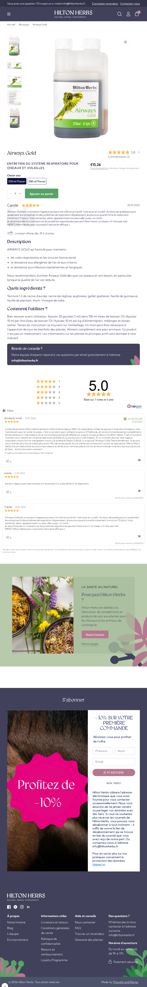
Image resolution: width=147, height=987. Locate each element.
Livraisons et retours (54, 922)
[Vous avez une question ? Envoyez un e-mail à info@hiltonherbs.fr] (46, 3)
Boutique (24, 24)
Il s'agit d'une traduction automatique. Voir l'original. (29, 453)
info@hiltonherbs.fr (24, 360)
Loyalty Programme (54, 960)
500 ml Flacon (37, 181)
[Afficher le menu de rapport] (139, 460)
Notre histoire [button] (95, 634)
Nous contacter (85, 922)
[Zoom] (125, 42)
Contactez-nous (130, 3)
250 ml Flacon (16, 181)
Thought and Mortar (125, 982)
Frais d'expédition (99, 168)
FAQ (78, 928)
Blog (10, 928)
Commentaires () (118, 156)
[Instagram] (22, 907)
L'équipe (13, 934)
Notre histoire (16, 922)
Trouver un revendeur (89, 934)
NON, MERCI (113, 783)
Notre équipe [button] (90, 643)
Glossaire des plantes (89, 939)
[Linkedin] (28, 907)
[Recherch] (119, 14)
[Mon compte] (128, 14)
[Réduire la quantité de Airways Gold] (10, 193)
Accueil (11, 24)
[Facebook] (9, 907)
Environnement (17, 939)
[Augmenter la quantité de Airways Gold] (20, 193)
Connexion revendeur (105, 3)
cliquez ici (99, 864)
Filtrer (10, 410)
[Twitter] (15, 907)
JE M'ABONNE (114, 772)
